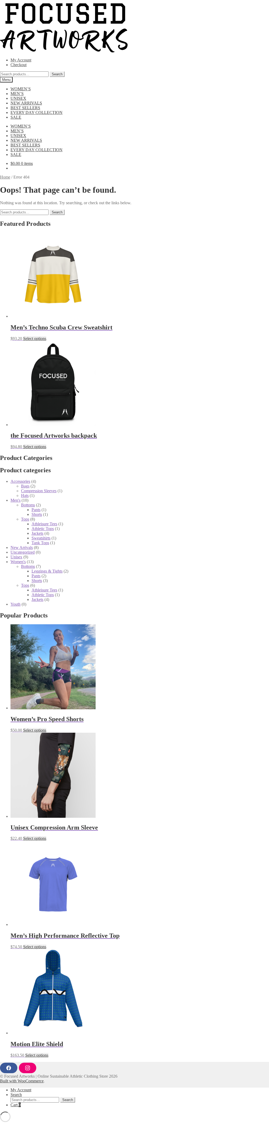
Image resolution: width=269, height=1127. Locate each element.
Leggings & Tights (47, 571)
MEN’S (17, 93)
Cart (16, 1105)
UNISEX (18, 98)
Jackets (37, 533)
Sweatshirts (41, 538)
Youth (15, 604)
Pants (36, 509)
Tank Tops (40, 543)
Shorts (37, 514)
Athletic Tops (43, 528)
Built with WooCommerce (22, 1081)
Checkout (19, 64)
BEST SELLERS (25, 108)
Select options (34, 338)
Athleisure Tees (44, 524)
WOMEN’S (21, 89)
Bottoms (28, 505)
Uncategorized (23, 552)
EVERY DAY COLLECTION (37, 112)
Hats (25, 495)
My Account (21, 60)
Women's (18, 561)
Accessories (20, 481)
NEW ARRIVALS (26, 103)
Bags (25, 486)
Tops (25, 519)
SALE (16, 117)
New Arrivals (22, 547)
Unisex (16, 557)
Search (57, 74)
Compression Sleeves (38, 491)
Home (5, 177)
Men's (15, 500)
